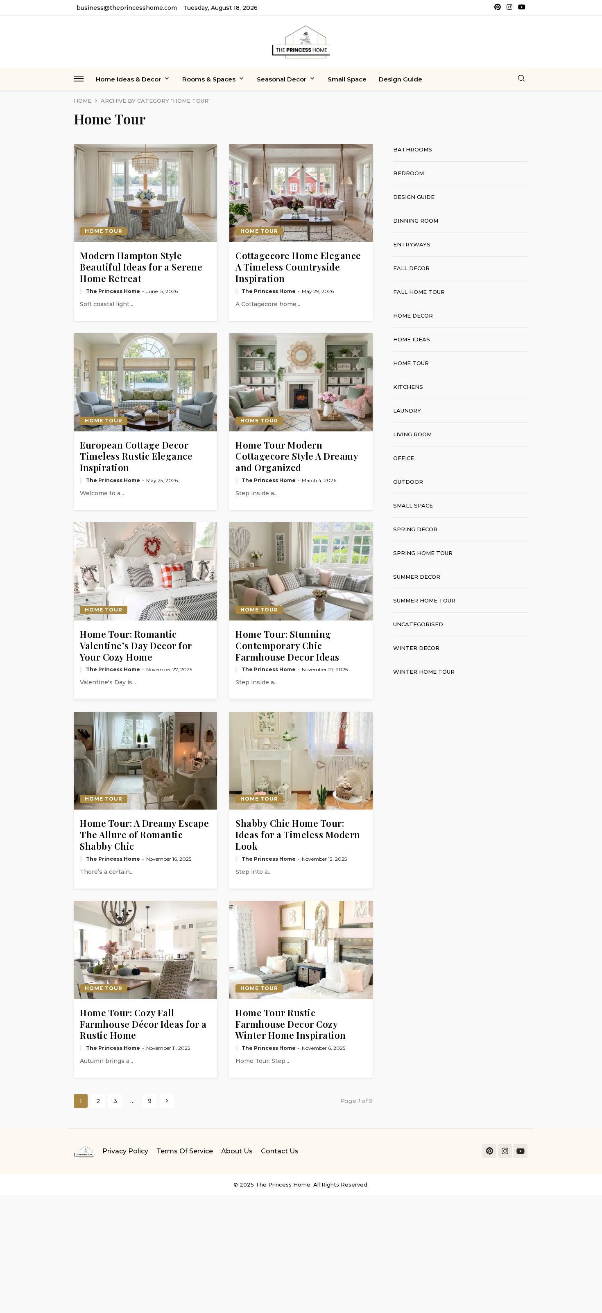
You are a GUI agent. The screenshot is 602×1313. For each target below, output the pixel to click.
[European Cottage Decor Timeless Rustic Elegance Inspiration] (145, 382)
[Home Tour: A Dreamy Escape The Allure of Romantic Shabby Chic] (145, 761)
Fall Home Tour (419, 292)
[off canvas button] (79, 78)
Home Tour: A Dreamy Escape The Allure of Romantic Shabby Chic (144, 835)
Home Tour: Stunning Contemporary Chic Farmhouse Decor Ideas (287, 646)
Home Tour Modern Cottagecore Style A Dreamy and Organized (296, 457)
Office (403, 458)
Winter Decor (416, 648)
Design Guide (400, 79)
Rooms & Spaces (208, 79)
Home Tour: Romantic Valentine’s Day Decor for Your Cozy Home (136, 646)
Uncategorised (418, 624)
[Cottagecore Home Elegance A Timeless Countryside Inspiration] (301, 193)
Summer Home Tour (424, 600)
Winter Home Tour (424, 671)
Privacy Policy (125, 1151)
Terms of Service (184, 1151)
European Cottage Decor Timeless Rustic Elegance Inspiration (136, 457)
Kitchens (408, 387)
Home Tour (103, 231)
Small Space (347, 79)
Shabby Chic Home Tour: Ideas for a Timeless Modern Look (297, 835)
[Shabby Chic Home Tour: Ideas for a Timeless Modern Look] (301, 761)
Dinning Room (415, 220)
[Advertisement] (460, 747)
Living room (412, 434)
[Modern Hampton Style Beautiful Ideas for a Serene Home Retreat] (145, 193)
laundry (407, 410)
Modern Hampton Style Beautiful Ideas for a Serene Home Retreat (141, 267)
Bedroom (408, 173)
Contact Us (280, 1151)
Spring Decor (415, 529)
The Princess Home (113, 291)
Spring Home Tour (423, 553)
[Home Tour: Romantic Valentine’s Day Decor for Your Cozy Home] (145, 571)
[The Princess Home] (301, 41)
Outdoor (408, 481)
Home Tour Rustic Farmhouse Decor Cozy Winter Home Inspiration (290, 1024)
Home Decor (413, 315)
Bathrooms (412, 149)
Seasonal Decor (281, 79)
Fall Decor (411, 268)
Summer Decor (416, 576)
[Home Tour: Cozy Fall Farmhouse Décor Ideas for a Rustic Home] (145, 950)
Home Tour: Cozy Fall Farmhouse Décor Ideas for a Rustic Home (143, 1024)
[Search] (521, 79)
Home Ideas (411, 339)
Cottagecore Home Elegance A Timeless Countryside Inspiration (298, 267)
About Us (237, 1151)
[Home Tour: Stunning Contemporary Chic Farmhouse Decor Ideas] (301, 571)
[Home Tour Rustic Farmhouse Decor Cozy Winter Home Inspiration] (301, 950)
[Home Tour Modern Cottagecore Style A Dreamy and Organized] (301, 382)
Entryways (411, 244)
